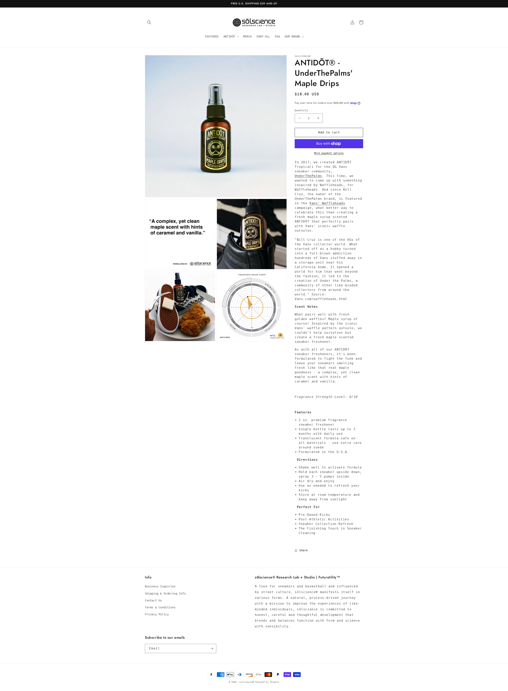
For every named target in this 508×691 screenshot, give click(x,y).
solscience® (247, 682)
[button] (149, 22)
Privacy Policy (157, 614)
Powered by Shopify (267, 682)
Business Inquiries (160, 586)
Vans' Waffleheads (327, 203)
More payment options (329, 153)
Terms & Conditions (160, 607)
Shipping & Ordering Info (165, 593)
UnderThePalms (308, 176)
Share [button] (303, 550)
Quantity (301, 110)
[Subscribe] (211, 648)
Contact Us (153, 600)
